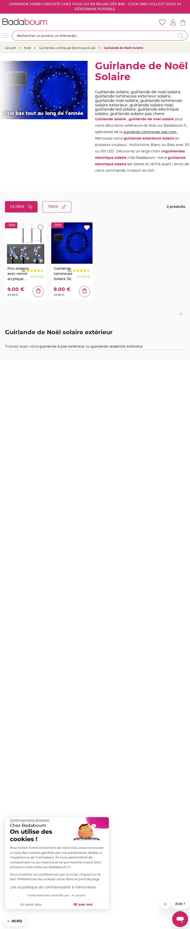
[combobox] (100, 36)
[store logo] (48, 22)
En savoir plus (31, 904)
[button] (14, 921)
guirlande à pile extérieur (62, 346)
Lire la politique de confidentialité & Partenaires (53, 887)
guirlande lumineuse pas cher (150, 132)
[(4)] (82, 271)
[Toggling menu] (5, 35)
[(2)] (36, 271)
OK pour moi (83, 904)
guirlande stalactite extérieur (117, 346)
